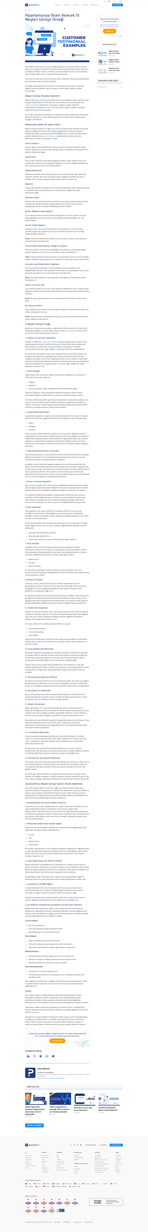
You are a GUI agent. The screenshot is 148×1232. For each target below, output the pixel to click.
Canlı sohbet (102, 1145)
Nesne (58, 1157)
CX (30, 10)
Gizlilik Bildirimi (66, 1222)
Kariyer (117, 1165)
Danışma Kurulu (119, 1163)
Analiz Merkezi (45, 1172)
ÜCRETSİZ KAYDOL (116, 1145)
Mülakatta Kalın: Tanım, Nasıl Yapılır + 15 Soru (115, 70)
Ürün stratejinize (71, 331)
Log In (120, 1)
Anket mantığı (28, 1159)
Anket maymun (77, 1168)
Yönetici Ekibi (119, 1157)
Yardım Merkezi (92, 1145)
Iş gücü (43, 1159)
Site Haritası (57, 1222)
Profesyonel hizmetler (30, 1165)
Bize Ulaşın (118, 1172)
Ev (25, 10)
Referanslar (118, 1161)
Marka (117, 1168)
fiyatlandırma (94, 5)
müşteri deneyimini (32, 105)
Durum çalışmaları (61, 1163)
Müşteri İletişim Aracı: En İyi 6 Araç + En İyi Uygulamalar (115, 53)
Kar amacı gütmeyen (78, 1157)
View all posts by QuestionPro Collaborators (51, 1078)
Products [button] (57, 5)
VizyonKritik (76, 1170)
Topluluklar (44, 1161)
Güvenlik (27, 1168)
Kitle (43, 1163)
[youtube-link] (80, 1145)
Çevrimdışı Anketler (99, 1162)
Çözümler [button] (67, 5)
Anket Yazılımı (45, 1155)
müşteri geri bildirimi (49, 342)
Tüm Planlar (76, 1155)
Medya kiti (118, 1170)
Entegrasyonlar (28, 1163)
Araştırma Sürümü (46, 1168)
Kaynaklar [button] (76, 5)
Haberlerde (118, 1159)
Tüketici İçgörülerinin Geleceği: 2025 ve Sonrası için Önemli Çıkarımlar (59, 1109)
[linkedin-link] (77, 1145)
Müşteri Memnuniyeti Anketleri (101, 1164)
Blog (58, 1155)
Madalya (76, 1173)
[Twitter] (40, 1056)
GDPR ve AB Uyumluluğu (100, 1170)
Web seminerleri (60, 1168)
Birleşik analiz (98, 1157)
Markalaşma (27, 1161)
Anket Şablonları (60, 1161)
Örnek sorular (28, 1155)
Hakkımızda (118, 1155)
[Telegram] (53, 1056)
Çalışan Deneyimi (99, 1172)
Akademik (76, 1159)
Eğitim (58, 1165)
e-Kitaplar (59, 1159)
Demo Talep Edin (57, 1041)
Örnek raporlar (28, 1157)
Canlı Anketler (45, 1170)
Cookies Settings (88, 1222)
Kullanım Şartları (77, 1222)
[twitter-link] (74, 1145)
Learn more (110, 31)
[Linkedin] (28, 1056)
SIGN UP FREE (117, 5)
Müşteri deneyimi (46, 1157)
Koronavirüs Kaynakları (62, 1170)
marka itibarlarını (51, 136)
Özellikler (85, 5)
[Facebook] (34, 1056)
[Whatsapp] (46, 1056)
